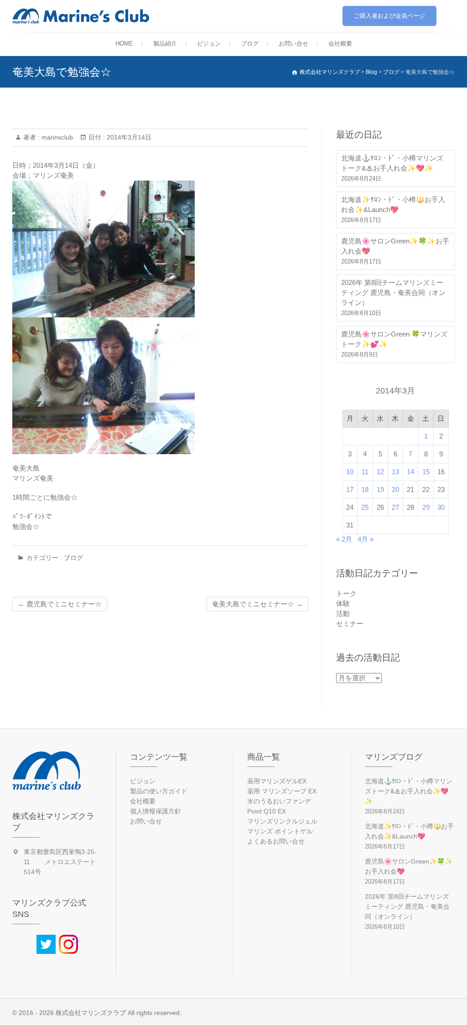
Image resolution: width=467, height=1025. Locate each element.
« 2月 (344, 539)
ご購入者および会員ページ (389, 15)
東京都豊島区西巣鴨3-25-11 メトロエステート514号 (60, 861)
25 (364, 507)
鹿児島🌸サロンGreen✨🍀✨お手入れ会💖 (395, 246)
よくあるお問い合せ (276, 841)
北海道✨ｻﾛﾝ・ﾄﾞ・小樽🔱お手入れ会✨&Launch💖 (393, 204)
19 (380, 489)
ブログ (250, 43)
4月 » (366, 539)
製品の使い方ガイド (158, 791)
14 (410, 472)
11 (365, 472)
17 (349, 489)
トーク (346, 593)
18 (364, 489)
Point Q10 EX (266, 811)
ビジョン (209, 43)
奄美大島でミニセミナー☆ (257, 604)
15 (426, 472)
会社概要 (340, 43)
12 (380, 472)
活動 (343, 613)
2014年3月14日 (128, 137)
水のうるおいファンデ (279, 801)
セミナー (349, 623)
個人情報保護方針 (155, 811)
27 (395, 507)
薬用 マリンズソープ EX (282, 791)
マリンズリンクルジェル (282, 821)
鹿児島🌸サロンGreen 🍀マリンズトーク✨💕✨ (394, 339)
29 (426, 507)
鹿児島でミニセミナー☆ (60, 604)
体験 (343, 603)
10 (349, 472)
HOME (124, 43)
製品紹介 (165, 43)
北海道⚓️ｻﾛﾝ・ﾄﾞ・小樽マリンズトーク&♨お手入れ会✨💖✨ (392, 163)
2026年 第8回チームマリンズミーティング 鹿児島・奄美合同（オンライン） (393, 292)
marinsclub (56, 137)
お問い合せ (293, 43)
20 (395, 489)
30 (441, 507)
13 (395, 472)
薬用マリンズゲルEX (276, 781)
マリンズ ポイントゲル (280, 831)
